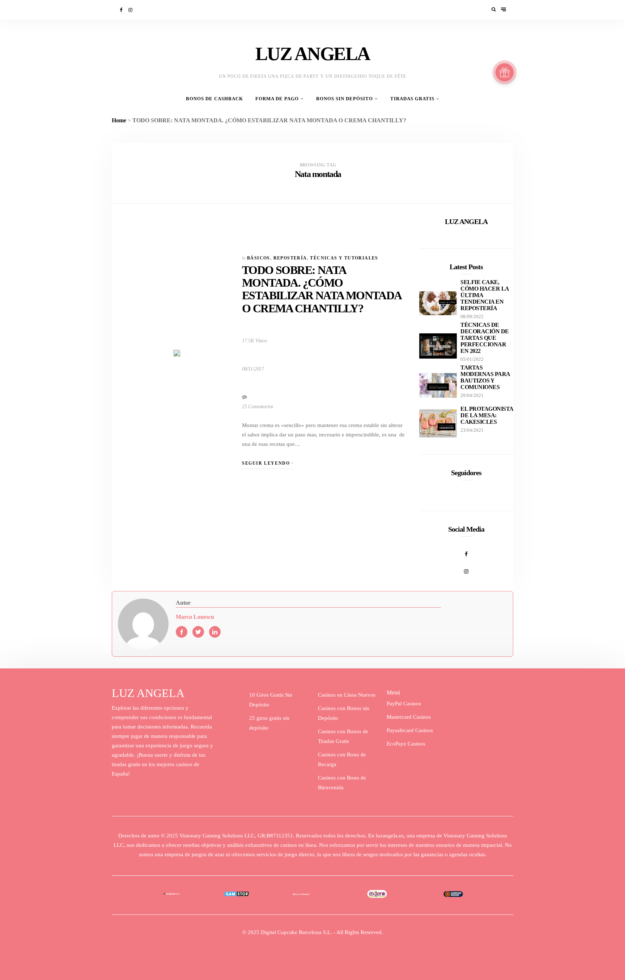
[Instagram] (131, 10)
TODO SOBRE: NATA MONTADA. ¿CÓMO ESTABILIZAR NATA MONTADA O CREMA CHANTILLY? (321, 289)
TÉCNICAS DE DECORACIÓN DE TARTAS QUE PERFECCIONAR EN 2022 (484, 338)
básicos (258, 258)
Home (119, 120)
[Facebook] (121, 10)
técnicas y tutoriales (344, 258)
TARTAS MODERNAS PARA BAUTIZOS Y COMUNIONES (485, 377)
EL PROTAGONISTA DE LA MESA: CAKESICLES (486, 415)
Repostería (290, 258)
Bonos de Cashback (214, 98)
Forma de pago (277, 98)
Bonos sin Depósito (344, 98)
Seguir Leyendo (267, 463)
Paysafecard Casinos (410, 730)
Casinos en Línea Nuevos (346, 695)
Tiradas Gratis (412, 98)
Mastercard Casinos (409, 717)
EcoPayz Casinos (406, 744)
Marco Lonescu (195, 617)
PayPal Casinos (404, 703)
